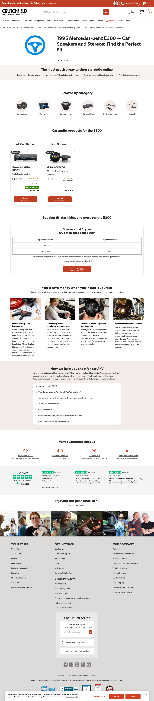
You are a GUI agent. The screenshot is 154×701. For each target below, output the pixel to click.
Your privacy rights (62, 589)
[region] (77, 523)
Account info (16, 554)
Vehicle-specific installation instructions (62, 75)
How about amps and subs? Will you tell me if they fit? (60, 416)
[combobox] (75, 12)
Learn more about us (76, 505)
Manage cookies (61, 593)
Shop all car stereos (25, 199)
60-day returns (119, 578)
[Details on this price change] (37, 184)
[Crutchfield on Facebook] (65, 664)
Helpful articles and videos (124, 588)
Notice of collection (63, 603)
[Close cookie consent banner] (146, 694)
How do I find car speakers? (49, 404)
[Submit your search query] (106, 12)
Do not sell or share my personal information (73, 598)
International (60, 559)
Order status (16, 549)
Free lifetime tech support (129, 75)
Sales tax (61, 676)
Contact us (59, 549)
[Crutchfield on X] (82, 664)
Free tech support (120, 573)
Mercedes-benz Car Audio (31, 28)
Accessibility (83, 676)
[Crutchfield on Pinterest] (77, 664)
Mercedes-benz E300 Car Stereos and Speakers (62, 28)
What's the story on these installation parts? (56, 422)
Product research (120, 568)
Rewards (14, 559)
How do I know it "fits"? (47, 386)
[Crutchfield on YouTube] (88, 664)
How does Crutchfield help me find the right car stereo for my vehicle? (66, 398)
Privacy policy (60, 584)
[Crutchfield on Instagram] (71, 664)
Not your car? (62, 61)
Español (58, 564)
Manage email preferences (65, 608)
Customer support (62, 554)
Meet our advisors (120, 559)
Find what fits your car (10, 28)
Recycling (15, 573)
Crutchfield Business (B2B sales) (126, 564)
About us (116, 549)
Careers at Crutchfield (64, 573)
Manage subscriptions (20, 588)
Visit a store (59, 568)
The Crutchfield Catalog (122, 592)
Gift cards (15, 583)
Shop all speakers (77, 269)
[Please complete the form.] (90, 632)
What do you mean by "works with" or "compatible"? (59, 392)
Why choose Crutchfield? (123, 554)
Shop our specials (18, 578)
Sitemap (93, 676)
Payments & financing (20, 568)
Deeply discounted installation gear (98, 75)
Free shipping (29, 3)
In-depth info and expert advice (27, 75)
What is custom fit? (45, 410)
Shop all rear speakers (60, 199)
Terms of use (71, 676)
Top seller (15, 152)
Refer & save (16, 564)
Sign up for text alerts (75, 642)
